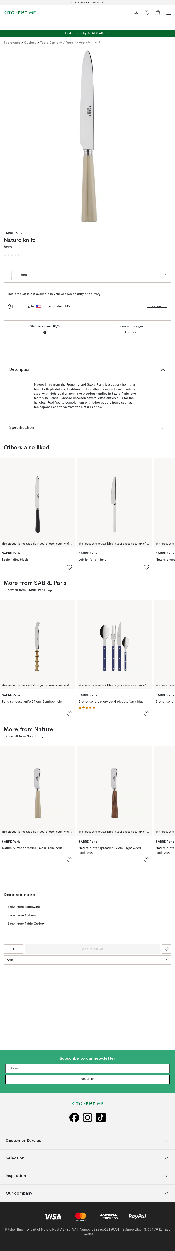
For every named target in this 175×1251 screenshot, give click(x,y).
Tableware (12, 43)
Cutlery (30, 43)
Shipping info (157, 306)
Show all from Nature (21, 736)
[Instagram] (87, 1118)
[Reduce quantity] (7, 949)
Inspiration (16, 1175)
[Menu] (168, 12)
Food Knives (75, 43)
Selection (15, 1158)
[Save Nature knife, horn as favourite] (166, 949)
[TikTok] (100, 1118)
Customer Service (23, 1140)
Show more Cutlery (21, 915)
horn (9, 960)
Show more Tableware (23, 906)
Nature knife (97, 42)
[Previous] (8, 136)
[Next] (166, 136)
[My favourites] (146, 12)
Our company (19, 1193)
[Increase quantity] (20, 949)
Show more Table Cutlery (26, 923)
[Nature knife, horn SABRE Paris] (87, 136)
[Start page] (20, 12)
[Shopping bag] (157, 12)
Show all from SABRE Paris (25, 590)
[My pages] (135, 12)
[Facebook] (74, 1118)
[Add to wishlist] (69, 567)
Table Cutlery (51, 43)
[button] (12, 255)
